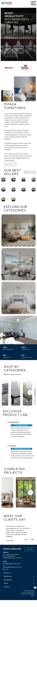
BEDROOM (18, 296)
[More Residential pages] (33, 576)
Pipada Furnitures (12, 549)
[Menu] (33, 3)
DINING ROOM (18, 262)
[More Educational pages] (33, 579)
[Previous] (3, 34)
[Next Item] (30, 67)
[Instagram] (35, 587)
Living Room (18, 228)
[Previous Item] (6, 392)
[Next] (34, 34)
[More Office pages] (33, 583)
